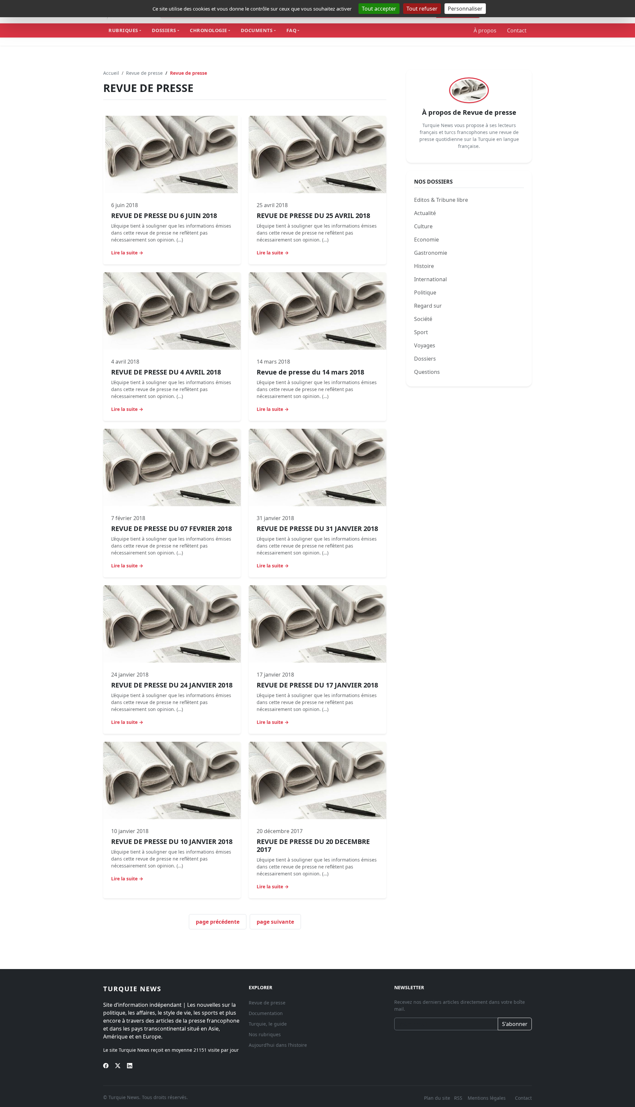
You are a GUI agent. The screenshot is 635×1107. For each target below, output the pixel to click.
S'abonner (515, 1024)
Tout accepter (379, 8)
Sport (421, 332)
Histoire (424, 266)
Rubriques (123, 30)
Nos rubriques (265, 1034)
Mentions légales (487, 1098)
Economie (426, 239)
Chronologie (208, 30)
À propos (485, 30)
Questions (467, 372)
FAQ (291, 30)
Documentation (266, 1013)
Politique (425, 292)
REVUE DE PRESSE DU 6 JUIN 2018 (164, 215)
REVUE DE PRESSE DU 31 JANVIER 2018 (317, 528)
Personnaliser (465, 8)
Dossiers (164, 30)
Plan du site (437, 1098)
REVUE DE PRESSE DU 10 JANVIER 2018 (172, 841)
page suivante (275, 921)
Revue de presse (144, 73)
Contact (517, 30)
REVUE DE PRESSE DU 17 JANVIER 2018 (317, 685)
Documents (257, 30)
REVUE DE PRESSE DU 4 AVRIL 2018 (166, 372)
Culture (423, 226)
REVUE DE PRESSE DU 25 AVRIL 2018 (313, 215)
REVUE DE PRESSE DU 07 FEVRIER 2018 (171, 528)
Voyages (424, 345)
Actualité (425, 213)
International (430, 279)
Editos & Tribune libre (441, 199)
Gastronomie (430, 252)
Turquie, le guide (268, 1024)
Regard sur (428, 305)
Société (423, 319)
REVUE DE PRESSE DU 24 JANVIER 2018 (172, 685)
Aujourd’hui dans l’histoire (278, 1045)
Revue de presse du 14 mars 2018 (310, 372)
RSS (459, 1098)
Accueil (111, 73)
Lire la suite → (127, 252)
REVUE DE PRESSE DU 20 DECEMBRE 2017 (313, 845)
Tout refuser (422, 8)
